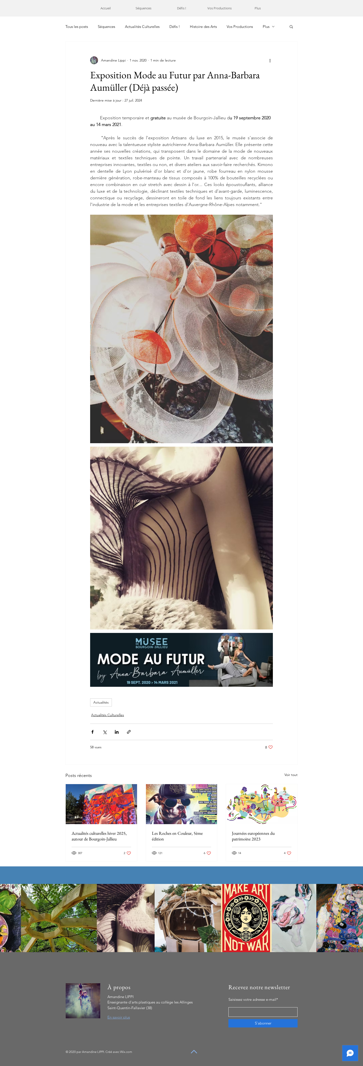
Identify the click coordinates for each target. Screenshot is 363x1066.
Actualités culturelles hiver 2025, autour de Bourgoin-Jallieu (99, 836)
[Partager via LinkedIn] (116, 732)
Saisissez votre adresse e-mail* (253, 999)
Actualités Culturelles (142, 26)
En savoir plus (118, 1017)
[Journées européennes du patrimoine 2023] (261, 804)
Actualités (101, 702)
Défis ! (174, 26)
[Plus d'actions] (270, 60)
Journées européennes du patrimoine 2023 (253, 836)
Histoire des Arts (203, 26)
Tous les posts (76, 26)
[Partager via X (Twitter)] (104, 732)
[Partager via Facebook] (92, 732)
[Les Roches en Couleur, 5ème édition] (181, 804)
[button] (291, 26)
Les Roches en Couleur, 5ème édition (177, 836)
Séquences (106, 26)
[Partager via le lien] (128, 732)
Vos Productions (240, 26)
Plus (266, 26)
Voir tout (291, 775)
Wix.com (126, 1052)
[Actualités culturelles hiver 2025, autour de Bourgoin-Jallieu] (101, 804)
